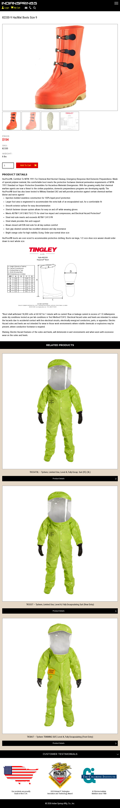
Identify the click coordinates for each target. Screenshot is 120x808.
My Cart (17, 8)
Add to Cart (25, 165)
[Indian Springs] (19, 3)
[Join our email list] (26, 8)
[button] (116, 3)
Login (7, 8)
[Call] (30, 8)
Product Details (58, 478)
